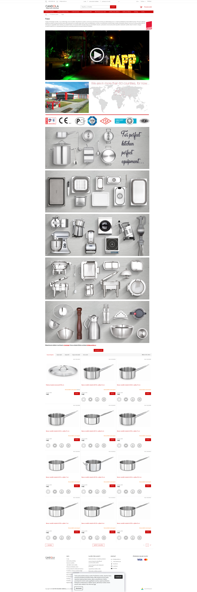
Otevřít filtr (98, 350)
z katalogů (66, 345)
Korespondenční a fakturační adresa (74, 569)
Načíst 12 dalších (98, 545)
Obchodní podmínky (94, 1)
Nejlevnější (59, 355)
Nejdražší (67, 355)
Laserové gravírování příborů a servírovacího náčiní (95, 562)
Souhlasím (118, 577)
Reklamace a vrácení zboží (72, 573)
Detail (77, 393)
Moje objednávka (70, 574)
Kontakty (68, 580)
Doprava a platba (106, 1)
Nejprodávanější (76, 355)
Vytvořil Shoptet (148, 589)
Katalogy (68, 578)
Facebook (115, 564)
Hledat (113, 7)
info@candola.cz (91, 345)
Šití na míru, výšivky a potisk (95, 571)
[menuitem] (49, 12)
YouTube (115, 568)
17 (150, 545)
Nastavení (79, 588)
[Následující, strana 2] (147, 545)
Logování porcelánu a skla (94, 569)
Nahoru (50, 545)
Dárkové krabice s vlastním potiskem (97, 559)
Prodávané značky (70, 577)
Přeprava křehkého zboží (72, 567)
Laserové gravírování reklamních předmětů (96, 565)
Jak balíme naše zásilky (71, 565)
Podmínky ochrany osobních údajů (74, 571)
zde (95, 584)
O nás (85, 1)
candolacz (115, 566)
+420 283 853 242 (117, 561)
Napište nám (69, 582)
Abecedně (85, 355)
